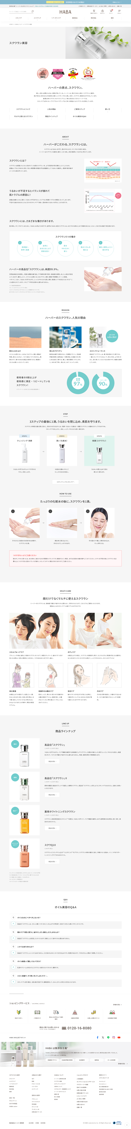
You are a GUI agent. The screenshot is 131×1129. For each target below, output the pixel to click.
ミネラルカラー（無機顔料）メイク (62, 1089)
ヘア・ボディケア (56, 18)
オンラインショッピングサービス (86, 1082)
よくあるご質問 (102, 6)
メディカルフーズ (104, 1078)
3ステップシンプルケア (60, 1084)
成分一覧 (12, 1098)
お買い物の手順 (81, 1090)
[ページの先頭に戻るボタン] (127, 1125)
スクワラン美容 (58, 1081)
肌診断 (56, 1099)
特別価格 (34, 1104)
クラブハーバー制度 (82, 1084)
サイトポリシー (103, 1084)
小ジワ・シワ (35, 1089)
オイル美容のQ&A (79, 116)
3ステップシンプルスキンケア (65, 482)
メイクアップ (37, 18)
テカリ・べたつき (36, 1084)
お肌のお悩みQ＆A (82, 1101)
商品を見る (52, 761)
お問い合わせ (111, 6)
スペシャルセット (36, 1101)
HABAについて (18, 24)
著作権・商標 (102, 1091)
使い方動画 (57, 1096)
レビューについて (82, 1096)
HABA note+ (13, 1106)
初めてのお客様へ (82, 1087)
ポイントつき (35, 1106)
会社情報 (31, 1123)
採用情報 (43, 1123)
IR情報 (37, 1123)
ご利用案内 (80, 1079)
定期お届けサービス (92, 6)
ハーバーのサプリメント (60, 1091)
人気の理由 (51, 109)
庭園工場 (56, 1094)
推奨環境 (101, 1094)
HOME (11, 24)
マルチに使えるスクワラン (23, 116)
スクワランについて (23, 109)
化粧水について (58, 1086)
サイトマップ (102, 1081)
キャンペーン (13, 1101)
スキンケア (19, 18)
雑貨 (112, 18)
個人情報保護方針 (104, 1086)
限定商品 (93, 18)
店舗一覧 (119, 6)
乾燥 (33, 1081)
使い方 (107, 109)
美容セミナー (103, 1075)
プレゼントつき (35, 1109)
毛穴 (33, 1078)
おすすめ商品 (13, 1103)
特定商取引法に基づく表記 (106, 1089)
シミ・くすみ (35, 1086)
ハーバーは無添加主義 (60, 1078)
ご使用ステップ (79, 109)
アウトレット (35, 1099)
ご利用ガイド (82, 6)
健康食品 (75, 18)
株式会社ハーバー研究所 (16, 1123)
